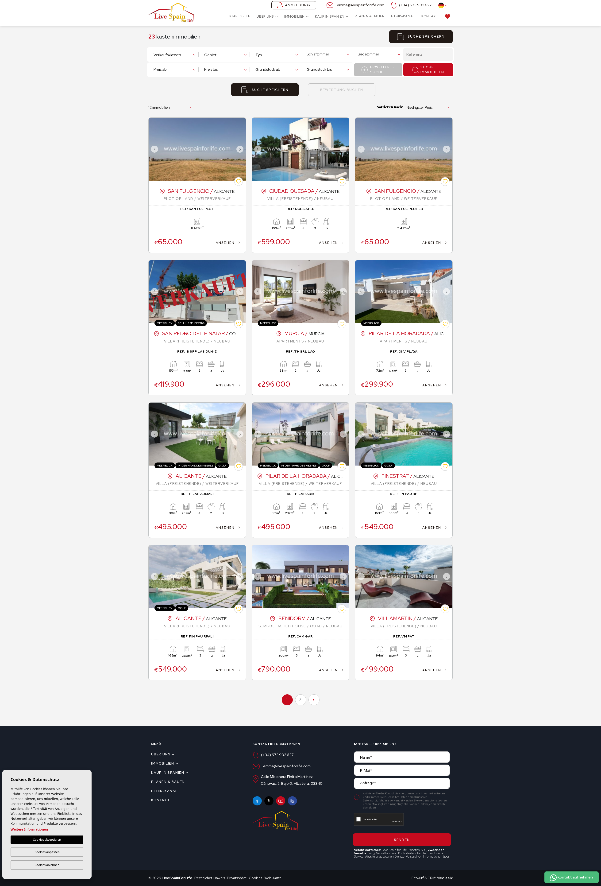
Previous (153, 149)
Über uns (265, 16)
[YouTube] (280, 800)
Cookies (255, 878)
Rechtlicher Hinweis (209, 878)
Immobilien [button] (294, 16)
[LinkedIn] (292, 800)
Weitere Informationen (29, 829)
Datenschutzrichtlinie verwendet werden (388, 800)
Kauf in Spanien (329, 16)
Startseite (239, 16)
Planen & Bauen (370, 16)
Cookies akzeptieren (47, 839)
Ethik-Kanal (403, 16)
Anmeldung (298, 5)
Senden (402, 840)
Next (241, 149)
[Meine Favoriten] (447, 16)
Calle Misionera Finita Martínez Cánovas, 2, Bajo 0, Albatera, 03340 (292, 780)
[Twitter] (269, 800)
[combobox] (176, 54)
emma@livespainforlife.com (360, 5)
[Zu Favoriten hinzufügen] (238, 181)
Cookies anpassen (47, 852)
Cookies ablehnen (47, 865)
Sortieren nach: (390, 107)
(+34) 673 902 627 (415, 5)
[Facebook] (257, 800)
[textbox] (174, 55)
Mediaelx (445, 878)
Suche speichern (426, 36)
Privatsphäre (237, 878)
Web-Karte (272, 878)
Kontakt (429, 16)
